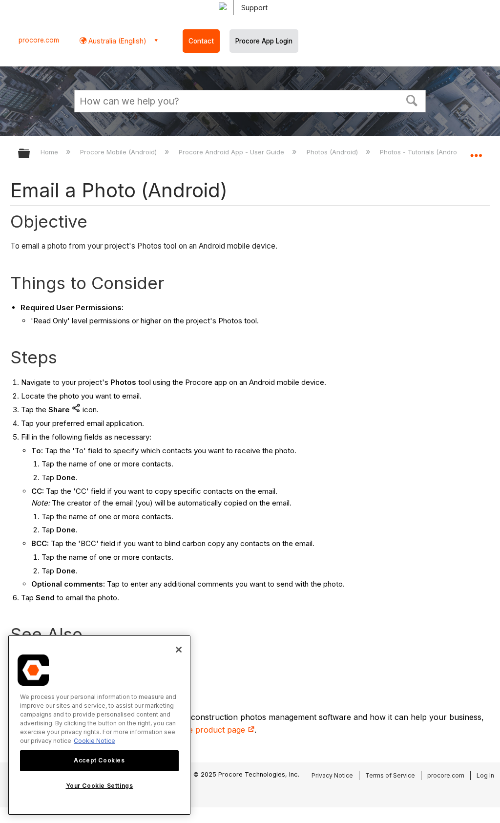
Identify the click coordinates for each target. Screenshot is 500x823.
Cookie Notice (94, 740)
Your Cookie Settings (99, 785)
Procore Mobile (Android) (119, 152)
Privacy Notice (332, 775)
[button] (412, 99)
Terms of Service (390, 775)
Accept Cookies (99, 760)
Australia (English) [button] (116, 41)
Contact (201, 41)
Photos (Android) (333, 152)
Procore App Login (263, 41)
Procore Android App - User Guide (232, 152)
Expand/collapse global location (476, 150)
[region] (99, 725)
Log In (485, 775)
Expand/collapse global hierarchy (30, 154)
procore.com (39, 40)
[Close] (178, 649)
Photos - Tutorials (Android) (423, 152)
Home (50, 152)
